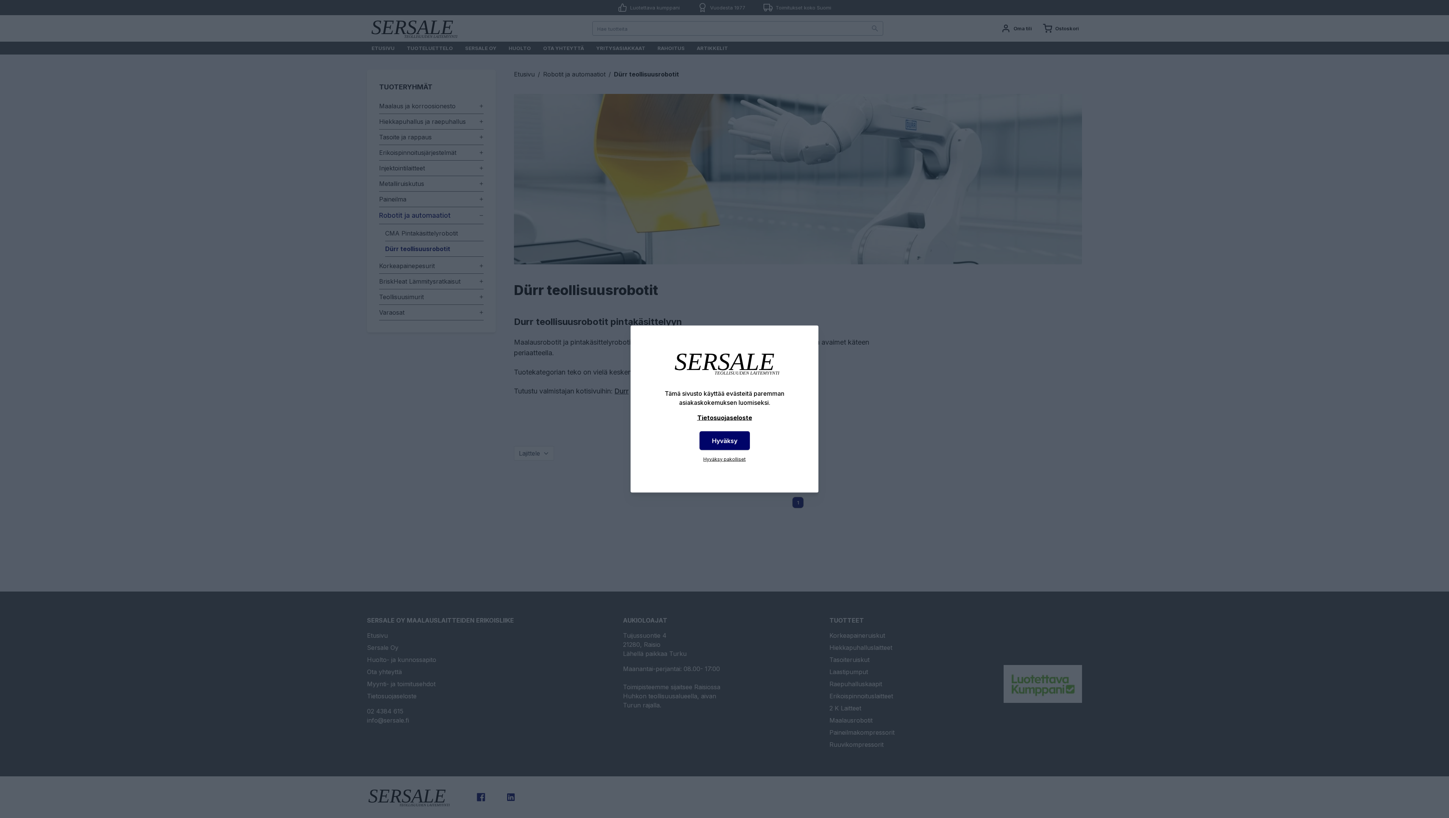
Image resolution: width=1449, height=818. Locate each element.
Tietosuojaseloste (724, 417)
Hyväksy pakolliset (724, 459)
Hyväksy (724, 441)
